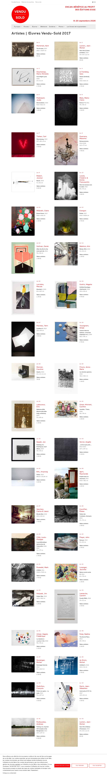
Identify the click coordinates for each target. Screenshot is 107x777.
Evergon (83, 211)
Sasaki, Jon (41, 442)
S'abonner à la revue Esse (28, 2)
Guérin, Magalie (86, 284)
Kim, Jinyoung (42, 472)
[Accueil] (20, 14)
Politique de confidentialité (9, 773)
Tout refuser (80, 765)
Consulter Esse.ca (15, 2)
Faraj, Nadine (85, 634)
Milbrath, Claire (43, 211)
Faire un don (38, 2)
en (95, 2)
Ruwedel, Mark (42, 567)
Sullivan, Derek (43, 246)
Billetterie (43, 26)
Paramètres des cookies (62, 765)
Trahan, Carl (41, 136)
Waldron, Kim (85, 246)
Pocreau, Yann (42, 326)
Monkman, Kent (43, 46)
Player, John (84, 537)
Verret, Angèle (85, 442)
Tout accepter (97, 765)
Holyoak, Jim (42, 593)
